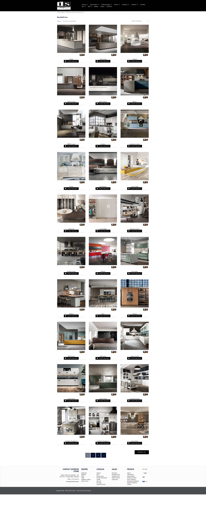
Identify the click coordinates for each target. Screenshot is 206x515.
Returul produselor (102, 477)
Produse (84, 4)
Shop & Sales (93, 4)
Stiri (83, 6)
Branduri (83, 474)
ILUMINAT (129, 484)
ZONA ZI (129, 473)
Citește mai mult (72, 61)
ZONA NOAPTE (130, 474)
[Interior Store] (64, 5)
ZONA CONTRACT (131, 476)
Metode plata (100, 476)
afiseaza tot (142, 452)
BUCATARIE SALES (116, 474)
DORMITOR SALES (116, 477)
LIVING (113, 479)
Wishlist (96, 6)
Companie (124, 4)
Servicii (116, 4)
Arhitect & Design (105, 4)
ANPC (143, 477)
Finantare (142, 4)
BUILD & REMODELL (131, 479)
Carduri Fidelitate (101, 484)
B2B (89, 6)
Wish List (99, 481)
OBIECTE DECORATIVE (132, 482)
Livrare (98, 479)
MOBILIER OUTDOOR (131, 477)
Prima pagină (60, 12)
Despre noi (84, 473)
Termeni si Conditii (86, 479)
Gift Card (99, 482)
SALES (116, 479)
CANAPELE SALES (116, 476)
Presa (82, 476)
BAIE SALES (114, 473)
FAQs (98, 474)
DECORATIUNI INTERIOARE (133, 481)
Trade (82, 477)
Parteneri (133, 4)
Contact (102, 6)
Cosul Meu (109, 6)
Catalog (99, 473)
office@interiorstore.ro (72, 481)
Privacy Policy (84, 481)
